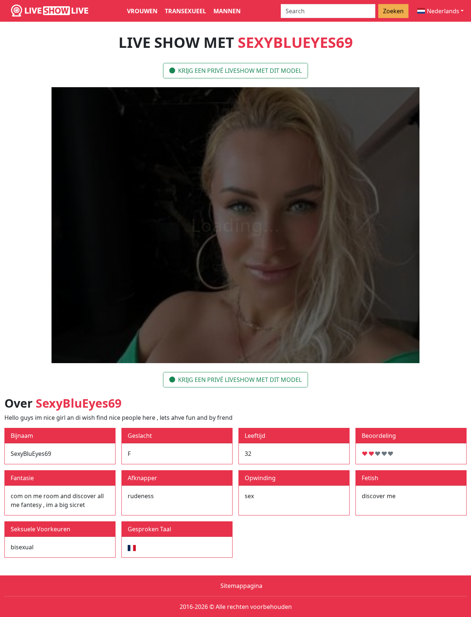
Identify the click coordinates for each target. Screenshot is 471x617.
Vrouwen (142, 11)
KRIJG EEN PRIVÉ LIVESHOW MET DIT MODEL (240, 71)
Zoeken (393, 11)
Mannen (227, 11)
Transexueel (185, 11)
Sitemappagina (241, 586)
